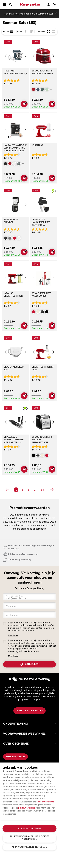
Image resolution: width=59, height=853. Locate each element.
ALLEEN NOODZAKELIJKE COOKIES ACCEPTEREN (29, 837)
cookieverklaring (46, 801)
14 (43, 490)
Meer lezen (13, 636)
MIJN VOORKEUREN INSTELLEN (29, 847)
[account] (49, 4)
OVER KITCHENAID (16, 743)
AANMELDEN (32, 664)
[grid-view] (48, 31)
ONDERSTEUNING (15, 724)
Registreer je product (29, 710)
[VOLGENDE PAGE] (51, 489)
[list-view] (53, 31)
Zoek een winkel (15, 756)
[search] (10, 4)
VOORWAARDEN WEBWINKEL (24, 734)
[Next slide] (25, 56)
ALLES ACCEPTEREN (29, 828)
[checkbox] (4, 623)
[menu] (4, 4)
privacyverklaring (26, 808)
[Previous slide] (5, 56)
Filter (6, 31)
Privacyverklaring (35, 588)
